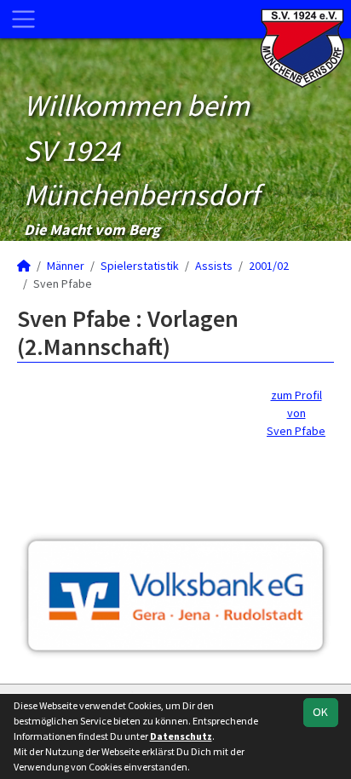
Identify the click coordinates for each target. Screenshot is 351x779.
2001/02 (269, 265)
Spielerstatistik (140, 265)
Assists (214, 265)
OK (320, 711)
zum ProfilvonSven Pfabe (296, 412)
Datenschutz (181, 736)
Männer (65, 265)
